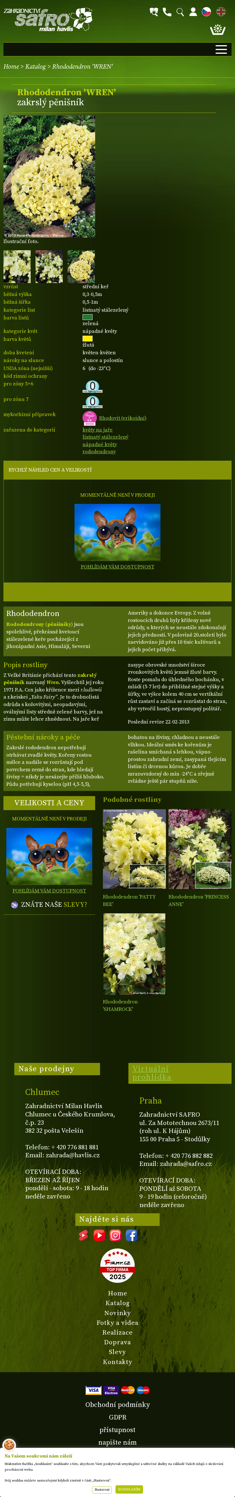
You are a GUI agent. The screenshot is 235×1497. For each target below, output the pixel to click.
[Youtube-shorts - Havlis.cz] (83, 1239)
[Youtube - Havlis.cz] (99, 1239)
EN (219, 10)
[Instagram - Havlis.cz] (115, 1239)
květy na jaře (98, 430)
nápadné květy (100, 444)
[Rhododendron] (134, 849)
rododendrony (99, 451)
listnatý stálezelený (105, 437)
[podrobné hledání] (154, 12)
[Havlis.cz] (48, 19)
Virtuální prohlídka (152, 1073)
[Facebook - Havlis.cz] (132, 1239)
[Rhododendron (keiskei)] (200, 849)
